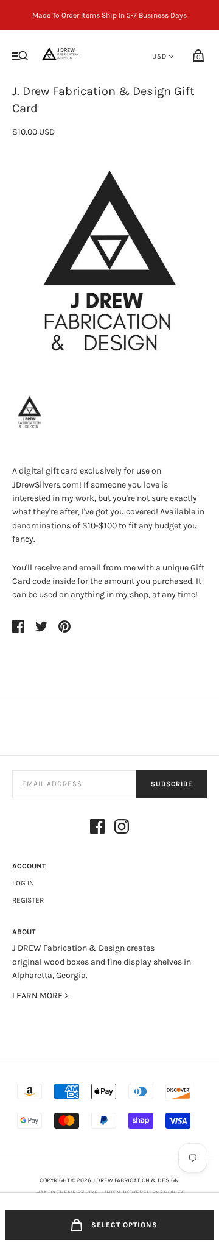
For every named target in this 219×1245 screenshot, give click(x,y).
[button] (29, 413)
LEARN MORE (38, 995)
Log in (23, 883)
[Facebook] (97, 828)
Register (28, 900)
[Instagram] (121, 828)
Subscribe (171, 784)
